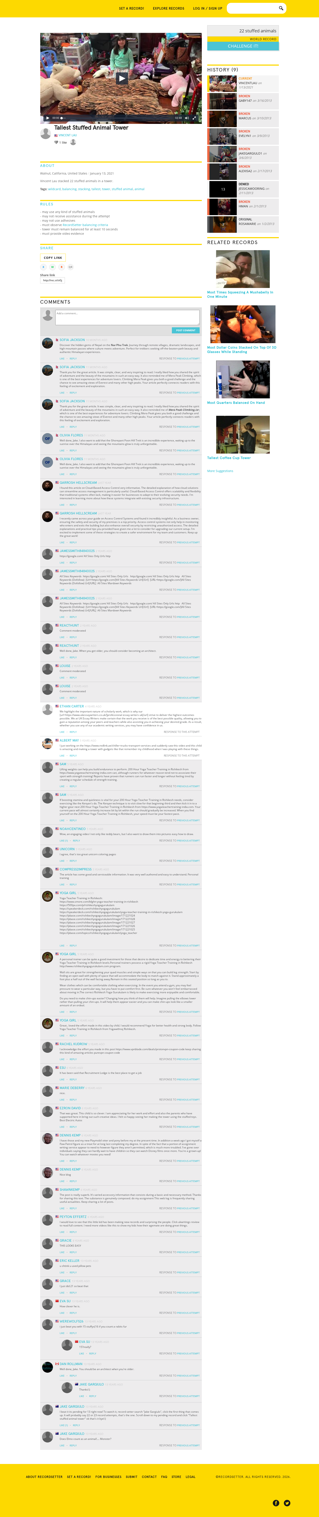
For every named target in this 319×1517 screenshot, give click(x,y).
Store (176, 1477)
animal (140, 189)
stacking (84, 189)
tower (106, 189)
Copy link (53, 258)
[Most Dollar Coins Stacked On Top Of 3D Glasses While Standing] (243, 324)
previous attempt (188, 358)
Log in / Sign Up (207, 8)
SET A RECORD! (131, 8)
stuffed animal (122, 189)
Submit (132, 1477)
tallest (96, 189)
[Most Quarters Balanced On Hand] (243, 379)
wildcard (54, 189)
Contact (149, 1477)
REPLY (73, 358)
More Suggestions (220, 471)
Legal (191, 1477)
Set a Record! (79, 1477)
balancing (69, 189)
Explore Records (168, 8)
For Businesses (108, 1477)
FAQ (164, 1477)
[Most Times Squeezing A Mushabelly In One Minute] (243, 269)
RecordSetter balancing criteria (85, 225)
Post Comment (185, 330)
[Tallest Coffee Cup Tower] (243, 435)
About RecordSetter (44, 1477)
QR (70, 267)
